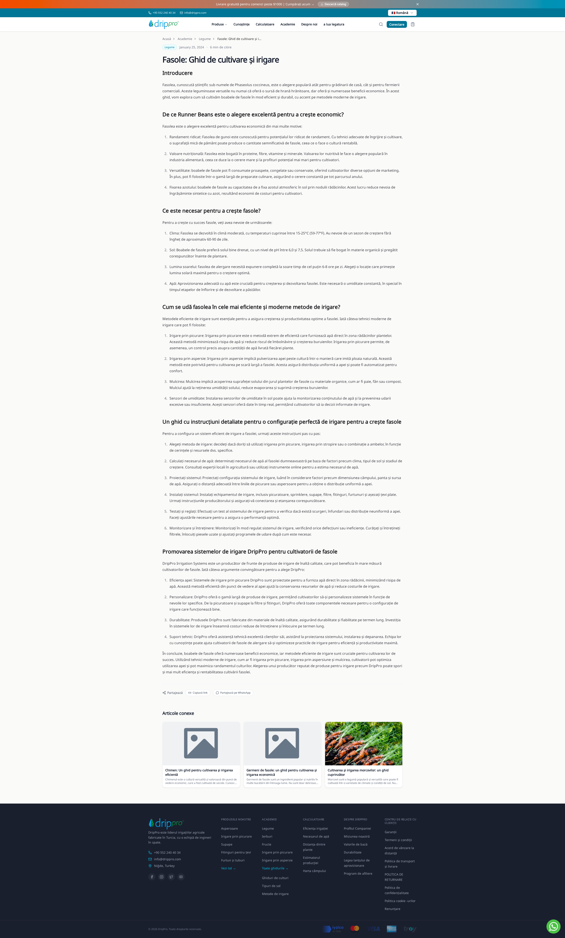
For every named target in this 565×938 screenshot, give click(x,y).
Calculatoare (265, 24)
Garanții (391, 832)
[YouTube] (181, 876)
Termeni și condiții (398, 840)
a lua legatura (334, 24)
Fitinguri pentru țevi (236, 852)
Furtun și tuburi (233, 860)
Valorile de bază (355, 844)
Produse (218, 24)
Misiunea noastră (357, 836)
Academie (288, 24)
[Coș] (413, 24)
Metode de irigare (275, 894)
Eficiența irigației (315, 828)
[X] (171, 876)
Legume (205, 39)
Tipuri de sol (271, 886)
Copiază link (200, 693)
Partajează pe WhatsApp (235, 693)
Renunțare (392, 909)
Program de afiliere (358, 873)
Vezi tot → (228, 868)
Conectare (396, 24)
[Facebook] (151, 876)
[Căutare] (381, 24)
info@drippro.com (167, 859)
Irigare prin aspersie (277, 860)
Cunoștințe (242, 24)
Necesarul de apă (316, 836)
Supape (226, 844)
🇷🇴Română (400, 13)
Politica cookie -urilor (400, 901)
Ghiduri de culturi (275, 878)
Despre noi (309, 24)
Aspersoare (229, 828)
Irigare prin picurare (236, 836)
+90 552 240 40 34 (167, 852)
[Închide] (417, 4)
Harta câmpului (314, 871)
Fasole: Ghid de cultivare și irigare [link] (239, 39)
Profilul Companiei (357, 828)
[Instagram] (161, 876)
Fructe (266, 844)
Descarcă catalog (335, 4)
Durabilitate (353, 852)
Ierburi (267, 836)
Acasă (166, 39)
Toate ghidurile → (275, 868)
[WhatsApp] (553, 926)
